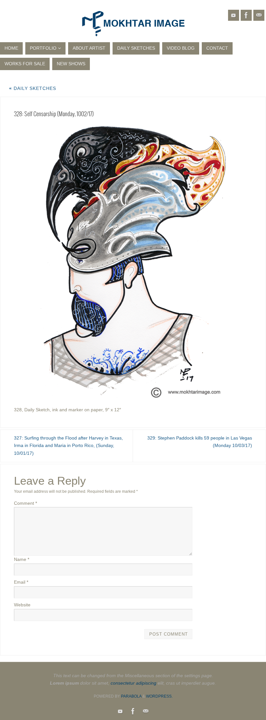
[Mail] (258, 15)
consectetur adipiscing (133, 683)
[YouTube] (233, 15)
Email (21, 582)
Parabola (131, 696)
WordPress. (159, 696)
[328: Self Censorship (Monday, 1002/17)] (133, 261)
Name (21, 559)
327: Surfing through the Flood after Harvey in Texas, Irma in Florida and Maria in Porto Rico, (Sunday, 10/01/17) (68, 445)
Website (22, 604)
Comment (25, 503)
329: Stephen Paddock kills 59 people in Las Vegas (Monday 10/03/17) (199, 441)
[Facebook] (246, 15)
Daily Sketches (32, 88)
